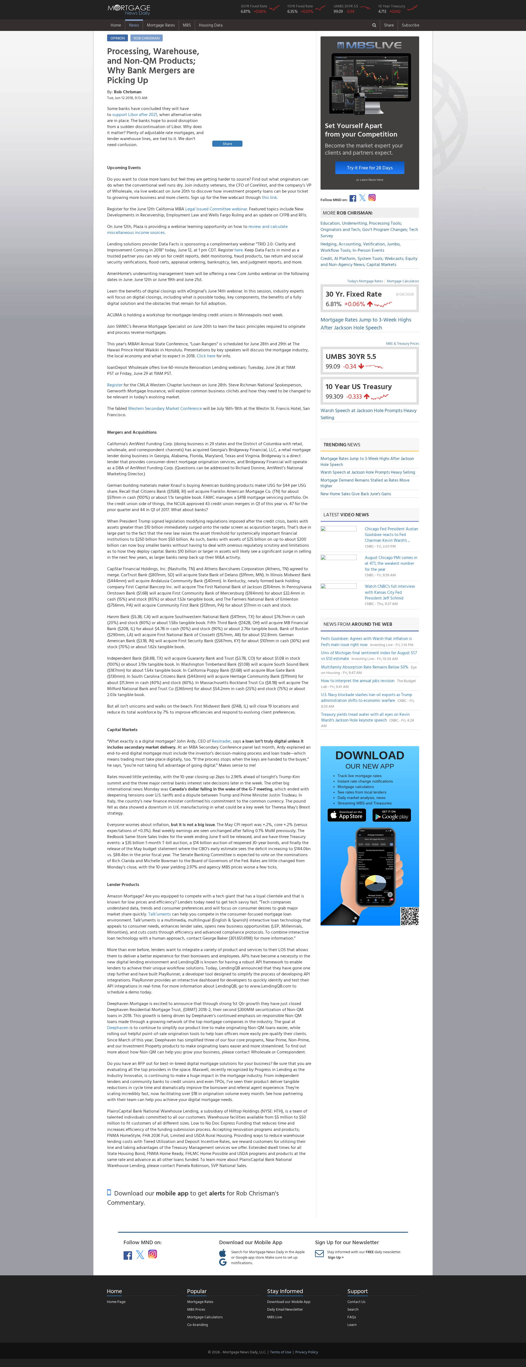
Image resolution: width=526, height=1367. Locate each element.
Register (114, 384)
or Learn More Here (369, 179)
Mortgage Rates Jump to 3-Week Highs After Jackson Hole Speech (366, 323)
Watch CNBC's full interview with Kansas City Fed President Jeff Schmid (390, 592)
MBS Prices (196, 1309)
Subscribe (410, 25)
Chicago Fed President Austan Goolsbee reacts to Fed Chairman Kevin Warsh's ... (391, 535)
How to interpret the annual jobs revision (358, 680)
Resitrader (221, 741)
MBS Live (274, 1317)
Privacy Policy (306, 1352)
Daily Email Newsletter (285, 1309)
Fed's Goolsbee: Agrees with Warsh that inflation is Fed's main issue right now (366, 641)
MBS (187, 25)
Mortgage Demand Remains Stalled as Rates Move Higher (365, 483)
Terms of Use (280, 1352)
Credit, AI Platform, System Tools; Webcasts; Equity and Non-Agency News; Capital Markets (369, 261)
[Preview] (261, 97)
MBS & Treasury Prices (402, 343)
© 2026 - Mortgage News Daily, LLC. (237, 1352)
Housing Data (210, 25)
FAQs (351, 1317)
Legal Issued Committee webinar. (216, 208)
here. (239, 250)
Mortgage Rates (161, 25)
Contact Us (356, 1301)
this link (269, 197)
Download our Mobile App (288, 1301)
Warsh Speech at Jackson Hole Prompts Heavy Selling (369, 414)
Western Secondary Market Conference (165, 408)
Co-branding (197, 1324)
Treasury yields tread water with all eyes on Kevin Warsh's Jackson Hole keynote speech (365, 717)
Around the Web (371, 624)
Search (353, 1309)
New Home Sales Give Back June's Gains (356, 494)
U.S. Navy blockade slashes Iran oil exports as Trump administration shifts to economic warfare (366, 697)
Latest (346, 514)
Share (389, 25)
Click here (206, 355)
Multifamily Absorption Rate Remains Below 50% (365, 667)
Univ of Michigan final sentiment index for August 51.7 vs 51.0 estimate (369, 656)
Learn (352, 1324)
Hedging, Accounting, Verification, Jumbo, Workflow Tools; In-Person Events (361, 247)
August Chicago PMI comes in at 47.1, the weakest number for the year (391, 563)
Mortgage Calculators (403, 281)
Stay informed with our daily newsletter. (364, 1254)
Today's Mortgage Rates (365, 281)
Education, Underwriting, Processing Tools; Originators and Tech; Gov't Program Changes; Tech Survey (369, 229)
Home (116, 25)
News (134, 25)
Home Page (116, 1301)
